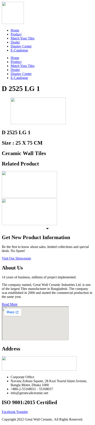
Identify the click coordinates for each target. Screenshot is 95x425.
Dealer (15, 42)
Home (15, 30)
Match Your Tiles (22, 38)
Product (16, 34)
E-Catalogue (19, 50)
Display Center (21, 46)
